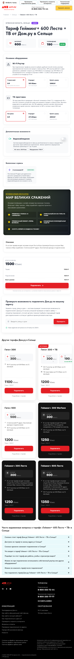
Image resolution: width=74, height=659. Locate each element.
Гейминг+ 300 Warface (53, 408)
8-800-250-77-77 (46, 596)
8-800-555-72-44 (40, 9)
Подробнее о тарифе (19, 396)
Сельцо (14, 14)
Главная (6, 14)
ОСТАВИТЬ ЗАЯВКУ (45, 601)
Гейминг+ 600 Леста (52, 466)
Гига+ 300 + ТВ (49, 349)
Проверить (61, 321)
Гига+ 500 (10, 408)
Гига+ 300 (10, 349)
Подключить (36, 285)
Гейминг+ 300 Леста (16, 466)
